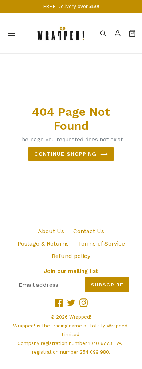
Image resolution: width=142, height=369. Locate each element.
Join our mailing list (71, 271)
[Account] (118, 33)
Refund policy (71, 255)
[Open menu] (11, 33)
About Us (51, 231)
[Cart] (132, 33)
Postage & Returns (43, 243)
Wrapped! (80, 317)
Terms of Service (101, 243)
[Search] (103, 33)
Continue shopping (65, 154)
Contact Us (88, 231)
